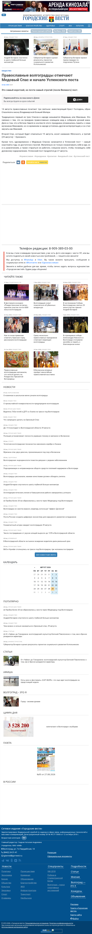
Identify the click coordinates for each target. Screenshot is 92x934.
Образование (27, 879)
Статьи (7, 651)
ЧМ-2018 (51, 871)
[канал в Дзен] (15, 860)
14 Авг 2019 (5, 85)
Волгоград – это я (15, 692)
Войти (76, 918)
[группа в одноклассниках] (12, 860)
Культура (80, 26)
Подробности (78, 866)
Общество (6, 71)
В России (9, 781)
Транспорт (26, 894)
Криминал (25, 875)
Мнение (75, 877)
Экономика (6, 875)
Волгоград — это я (77, 884)
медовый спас (66, 156)
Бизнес (4, 879)
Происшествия (15, 26)
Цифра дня (10, 712)
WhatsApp (29, 259)
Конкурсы (76, 891)
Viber (39, 259)
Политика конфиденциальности (61, 923)
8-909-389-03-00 (61, 248)
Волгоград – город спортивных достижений (56, 887)
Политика (6, 871)
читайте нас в (37, 162)
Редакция (51, 852)
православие (27, 156)
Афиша (8, 672)
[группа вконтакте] (7, 860)
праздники (41, 156)
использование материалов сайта (14, 927)
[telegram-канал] (2, 860)
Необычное (26, 898)
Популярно (11, 601)
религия (53, 156)
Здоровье (50, 26)
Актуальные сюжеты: (19, 31)
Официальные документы (59, 856)
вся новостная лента (46, 554)
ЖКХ (70, 26)
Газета (7, 742)
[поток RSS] (20, 860)
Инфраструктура (28, 890)
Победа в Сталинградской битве (55, 878)
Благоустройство (34, 26)
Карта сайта (76, 915)
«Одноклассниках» (50, 262)
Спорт (61, 26)
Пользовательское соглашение (37, 923)
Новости (9, 387)
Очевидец (6, 898)
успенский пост (82, 156)
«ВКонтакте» (31, 262)
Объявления (78, 896)
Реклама (74, 904)
